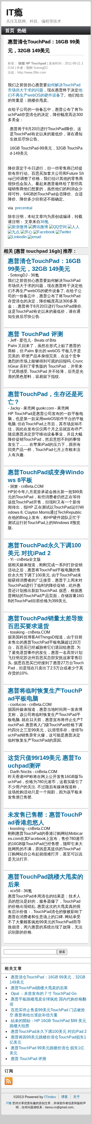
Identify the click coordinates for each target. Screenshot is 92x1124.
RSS (9, 1081)
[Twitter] (63, 232)
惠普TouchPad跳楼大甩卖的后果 (39, 988)
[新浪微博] (17, 227)
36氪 (44, 222)
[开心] (26, 232)
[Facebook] (44, 232)
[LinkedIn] (17, 237)
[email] (34, 237)
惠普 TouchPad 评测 (35, 334)
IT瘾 (14, 12)
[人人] (73, 227)
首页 (9, 30)
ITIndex (50, 1097)
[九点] (14, 232)
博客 (64, 1097)
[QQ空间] (58, 227)
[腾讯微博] (38, 227)
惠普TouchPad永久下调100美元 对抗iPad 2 (49, 1031)
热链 (21, 30)
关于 (76, 1097)
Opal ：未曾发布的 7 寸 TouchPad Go (44, 993)
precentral (23, 208)
